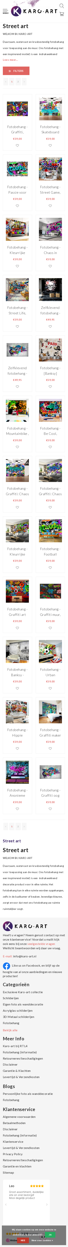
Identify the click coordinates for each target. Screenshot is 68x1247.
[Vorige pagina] (5, 81)
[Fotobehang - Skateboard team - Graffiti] (50, 108)
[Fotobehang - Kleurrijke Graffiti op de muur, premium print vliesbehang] (17, 530)
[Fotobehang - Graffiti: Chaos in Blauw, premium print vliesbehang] (17, 470)
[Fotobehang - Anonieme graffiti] (17, 771)
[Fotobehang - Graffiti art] (17, 590)
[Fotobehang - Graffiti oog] (50, 771)
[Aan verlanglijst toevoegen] (17, 145)
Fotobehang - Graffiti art (17, 612)
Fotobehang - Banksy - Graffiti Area (17, 672)
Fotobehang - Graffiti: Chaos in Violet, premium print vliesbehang (50, 491)
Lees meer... (10, 59)
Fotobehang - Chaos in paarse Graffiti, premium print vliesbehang (50, 250)
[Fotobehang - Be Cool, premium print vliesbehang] (50, 409)
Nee (23, 1240)
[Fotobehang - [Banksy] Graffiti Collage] (50, 349)
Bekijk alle (10, 1030)
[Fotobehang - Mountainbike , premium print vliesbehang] (17, 409)
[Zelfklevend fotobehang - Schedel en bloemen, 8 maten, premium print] (50, 289)
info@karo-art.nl (24, 956)
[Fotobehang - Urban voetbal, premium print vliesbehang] (50, 651)
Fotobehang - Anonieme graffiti (17, 793)
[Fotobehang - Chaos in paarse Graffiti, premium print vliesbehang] (50, 228)
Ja (50, 1235)
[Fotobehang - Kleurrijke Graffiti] (17, 228)
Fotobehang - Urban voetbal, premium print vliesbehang (50, 672)
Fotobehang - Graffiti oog (50, 793)
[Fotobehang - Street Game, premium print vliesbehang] (50, 168)
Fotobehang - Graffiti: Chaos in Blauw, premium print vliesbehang (17, 491)
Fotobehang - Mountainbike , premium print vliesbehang (17, 431)
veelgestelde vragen (41, 943)
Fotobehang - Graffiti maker (50, 732)
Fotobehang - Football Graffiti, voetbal (50, 551)
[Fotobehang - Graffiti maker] (50, 711)
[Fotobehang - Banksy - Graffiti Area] (17, 651)
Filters (18, 70)
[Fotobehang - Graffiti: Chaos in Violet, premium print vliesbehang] (50, 470)
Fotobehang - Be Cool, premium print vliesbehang (50, 431)
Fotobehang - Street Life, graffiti (17, 310)
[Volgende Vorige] (24, 81)
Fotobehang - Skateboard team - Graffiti (50, 129)
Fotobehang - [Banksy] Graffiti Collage (50, 370)
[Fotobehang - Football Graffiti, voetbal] (50, 530)
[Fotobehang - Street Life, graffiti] (17, 289)
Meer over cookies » (42, 1240)
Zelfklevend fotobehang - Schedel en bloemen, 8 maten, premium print (50, 310)
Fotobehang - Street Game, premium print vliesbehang (50, 189)
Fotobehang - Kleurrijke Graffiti (17, 250)
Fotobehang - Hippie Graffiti (17, 732)
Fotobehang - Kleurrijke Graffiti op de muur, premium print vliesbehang (17, 551)
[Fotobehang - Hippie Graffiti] (17, 711)
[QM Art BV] (34, 10)
